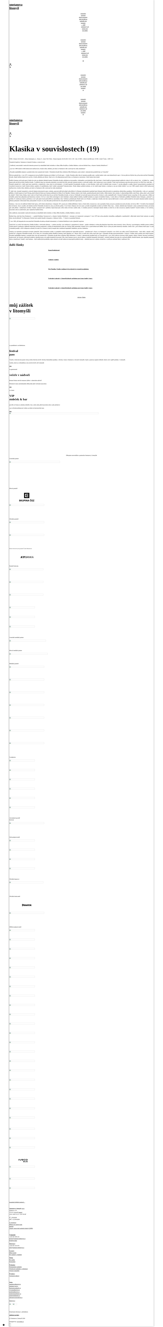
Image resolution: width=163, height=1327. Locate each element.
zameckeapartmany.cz (15, 1293)
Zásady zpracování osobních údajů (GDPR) (21, 1228)
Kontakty (11, 1251)
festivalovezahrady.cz (15, 1288)
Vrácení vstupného (14, 1270)
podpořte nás (83, 21)
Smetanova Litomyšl (14, 138)
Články (23, 138)
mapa (20, 1212)
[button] (81, 35)
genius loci (85, 28)
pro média (85, 30)
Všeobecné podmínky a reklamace (18, 1269)
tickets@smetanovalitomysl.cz (17, 1238)
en (83, 90)
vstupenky (83, 13)
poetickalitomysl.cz (14, 1292)
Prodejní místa (13, 1240)
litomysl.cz (12, 1300)
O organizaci (12, 1222)
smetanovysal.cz (13, 1286)
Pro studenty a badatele (15, 1254)
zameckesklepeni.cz (14, 1295)
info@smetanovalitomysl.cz (16, 1247)
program (83, 15)
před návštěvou (83, 19)
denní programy (83, 17)
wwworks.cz (20, 1321)
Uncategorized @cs (31, 138)
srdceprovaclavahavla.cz (15, 1297)
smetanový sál (85, 27)
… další (83, 25)
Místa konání (12, 1253)
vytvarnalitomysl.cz (14, 1290)
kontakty (83, 23)
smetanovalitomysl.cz (15, 1284)
